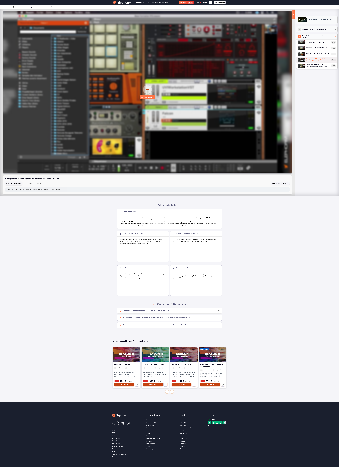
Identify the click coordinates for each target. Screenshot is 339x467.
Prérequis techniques (118, 457)
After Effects (184, 438)
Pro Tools (183, 446)
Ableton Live (184, 433)
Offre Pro (115, 441)
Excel (182, 430)
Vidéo (148, 433)
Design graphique (151, 422)
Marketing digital (151, 449)
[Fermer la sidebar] (293, 14)
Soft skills (149, 446)
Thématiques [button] (153, 415)
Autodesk (183, 425)
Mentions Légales (117, 446)
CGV (113, 435)
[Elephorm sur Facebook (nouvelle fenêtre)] (114, 423)
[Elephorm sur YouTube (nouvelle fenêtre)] (123, 423)
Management (150, 441)
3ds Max (182, 449)
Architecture (150, 425)
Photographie (150, 444)
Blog (113, 451)
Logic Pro (183, 441)
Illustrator (183, 436)
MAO (148, 420)
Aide (113, 430)
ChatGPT (183, 444)
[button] (167, 391)
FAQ (113, 433)
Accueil (17, 7)
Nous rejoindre (116, 443)
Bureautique (150, 428)
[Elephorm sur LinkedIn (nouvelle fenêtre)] (128, 423)
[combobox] (162, 2)
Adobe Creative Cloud (187, 428)
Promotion (186, 2)
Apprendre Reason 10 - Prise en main (41, 7)
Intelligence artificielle (153, 438)
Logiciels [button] (184, 415)
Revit (182, 420)
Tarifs (205, 2)
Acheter (125, 384)
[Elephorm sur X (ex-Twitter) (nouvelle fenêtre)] (118, 423)
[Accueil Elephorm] (119, 415)
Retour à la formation (14, 183)
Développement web (153, 436)
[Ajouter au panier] (137, 385)
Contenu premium (147, 97)
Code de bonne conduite (120, 454)
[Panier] (210, 2)
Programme (318, 11)
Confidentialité (116, 438)
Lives (198, 2)
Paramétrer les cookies (119, 449)
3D (147, 430)
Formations (25, 7)
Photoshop (183, 422)
